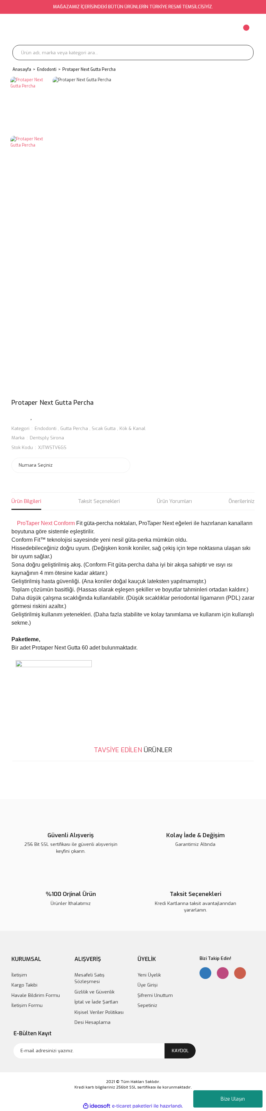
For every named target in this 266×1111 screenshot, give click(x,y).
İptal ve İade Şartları (96, 1002)
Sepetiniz (147, 1005)
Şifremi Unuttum (155, 995)
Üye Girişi (148, 985)
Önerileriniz (242, 501)
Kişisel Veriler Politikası (99, 1012)
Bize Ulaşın (233, 1099)
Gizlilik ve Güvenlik (94, 992)
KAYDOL (180, 1051)
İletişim (19, 975)
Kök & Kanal (132, 428)
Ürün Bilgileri (26, 501)
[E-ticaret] (132, 1106)
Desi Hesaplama (92, 1022)
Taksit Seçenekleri (99, 501)
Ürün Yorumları (174, 501)
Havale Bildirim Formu (35, 995)
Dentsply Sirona (47, 438)
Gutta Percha (74, 428)
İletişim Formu (27, 1005)
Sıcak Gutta (104, 428)
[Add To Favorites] (31, 416)
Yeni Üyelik (149, 975)
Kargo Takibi (24, 985)
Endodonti (45, 428)
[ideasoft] (96, 1106)
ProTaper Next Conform (45, 523)
